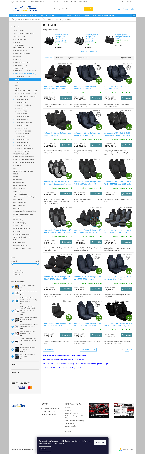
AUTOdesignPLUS (50, 414)
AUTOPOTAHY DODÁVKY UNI (23, 105)
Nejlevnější (59, 58)
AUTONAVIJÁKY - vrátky (20, 65)
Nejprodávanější (83, 58)
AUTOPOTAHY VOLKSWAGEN (24, 148)
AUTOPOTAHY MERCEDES (23, 131)
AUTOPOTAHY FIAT (21, 108)
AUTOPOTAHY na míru (20, 68)
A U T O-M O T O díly (19, 36)
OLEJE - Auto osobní (19, 205)
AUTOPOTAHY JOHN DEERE (23, 122)
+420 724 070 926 (49, 411)
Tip (17, 275)
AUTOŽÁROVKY (17, 165)
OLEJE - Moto (17, 208)
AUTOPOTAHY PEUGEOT (22, 140)
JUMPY (17, 85)
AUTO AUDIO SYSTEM (19, 39)
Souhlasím (100, 442)
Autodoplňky (17, 56)
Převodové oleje (18, 217)
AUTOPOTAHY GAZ (21, 114)
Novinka (19, 272)
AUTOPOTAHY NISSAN (22, 134)
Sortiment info (69, 431)
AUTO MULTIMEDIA (18, 45)
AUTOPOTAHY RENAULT (22, 142)
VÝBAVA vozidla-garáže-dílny (22, 237)
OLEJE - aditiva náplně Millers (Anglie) (24, 197)
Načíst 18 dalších (88, 349)
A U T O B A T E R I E (19, 31)
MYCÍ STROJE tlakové (19, 185)
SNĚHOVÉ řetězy (18, 220)
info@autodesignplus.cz (52, 408)
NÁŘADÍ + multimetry (19, 188)
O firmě (56, 2)
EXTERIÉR (16, 174)
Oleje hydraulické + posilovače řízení (24, 211)
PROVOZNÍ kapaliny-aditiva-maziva (23, 214)
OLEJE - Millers (17, 200)
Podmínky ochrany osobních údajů (74, 417)
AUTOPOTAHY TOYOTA (22, 145)
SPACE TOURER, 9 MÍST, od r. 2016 (26, 94)
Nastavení (45, 449)
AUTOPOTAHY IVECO (21, 120)
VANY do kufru (17, 231)
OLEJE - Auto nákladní (19, 203)
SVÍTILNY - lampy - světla (20, 225)
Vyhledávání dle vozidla (20, 246)
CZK (122, 2)
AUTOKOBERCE (17, 59)
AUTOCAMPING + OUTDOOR (21, 54)
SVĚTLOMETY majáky (19, 223)
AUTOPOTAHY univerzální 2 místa (23, 160)
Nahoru (50, 349)
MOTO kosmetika (18, 183)
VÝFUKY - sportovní (19, 240)
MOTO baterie (17, 180)
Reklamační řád (70, 423)
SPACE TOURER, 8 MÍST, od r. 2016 (26, 91)
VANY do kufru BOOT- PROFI (21, 234)
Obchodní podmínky (80, 2)
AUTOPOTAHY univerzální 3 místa (23, 163)
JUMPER (17, 82)
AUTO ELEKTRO (18, 42)
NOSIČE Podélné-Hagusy (20, 194)
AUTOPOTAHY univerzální (21, 154)
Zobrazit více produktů (87, 51)
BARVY (15, 168)
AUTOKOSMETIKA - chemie (21, 62)
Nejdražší (71, 58)
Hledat (88, 9)
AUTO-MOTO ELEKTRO (20, 51)
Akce (18, 270)
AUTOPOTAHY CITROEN (22, 77)
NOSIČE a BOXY (17, 191)
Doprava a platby (70, 426)
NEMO (17, 88)
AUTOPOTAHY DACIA (21, 99)
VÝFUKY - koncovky (19, 243)
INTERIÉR (15, 177)
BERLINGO (18, 79)
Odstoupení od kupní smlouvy (74, 421)
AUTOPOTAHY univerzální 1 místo (23, 157)
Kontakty (66, 2)
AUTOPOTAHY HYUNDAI (22, 117)
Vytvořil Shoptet (128, 450)
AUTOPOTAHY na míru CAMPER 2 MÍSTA (25, 71)
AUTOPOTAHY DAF (21, 102)
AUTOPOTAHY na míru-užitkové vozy (24, 74)
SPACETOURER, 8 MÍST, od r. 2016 (25, 97)
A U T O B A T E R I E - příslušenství (23, 34)
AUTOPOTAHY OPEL (21, 137)
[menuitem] (24, 15)
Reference (68, 429)
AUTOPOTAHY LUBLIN (21, 125)
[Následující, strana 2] (127, 349)
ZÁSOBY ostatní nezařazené (22, 248)
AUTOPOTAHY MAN (21, 128)
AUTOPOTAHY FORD (21, 111)
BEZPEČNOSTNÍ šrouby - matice (23, 171)
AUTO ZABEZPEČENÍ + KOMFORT (23, 48)
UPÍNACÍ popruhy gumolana (21, 228)
